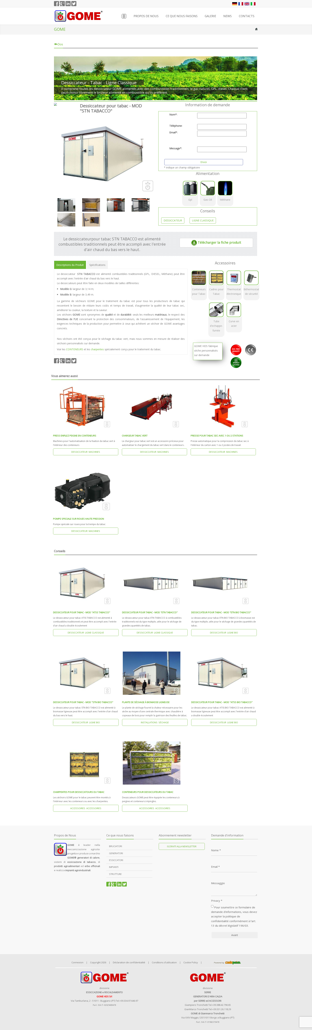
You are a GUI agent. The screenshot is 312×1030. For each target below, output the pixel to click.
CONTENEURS (75, 349)
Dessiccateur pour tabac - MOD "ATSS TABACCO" (81, 612)
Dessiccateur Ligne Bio (224, 632)
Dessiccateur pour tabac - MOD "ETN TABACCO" (150, 612)
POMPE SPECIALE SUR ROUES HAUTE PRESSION (78, 518)
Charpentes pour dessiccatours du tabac (78, 792)
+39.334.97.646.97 (129, 1000)
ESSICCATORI (116, 860)
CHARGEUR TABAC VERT (135, 435)
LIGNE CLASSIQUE (203, 220)
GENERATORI (116, 853)
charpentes (97, 349)
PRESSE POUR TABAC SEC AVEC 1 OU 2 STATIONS (217, 435)
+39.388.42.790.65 (221, 1005)
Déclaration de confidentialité (129, 962)
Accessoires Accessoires (85, 808)
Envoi (203, 162)
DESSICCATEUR (173, 220)
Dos (60, 44)
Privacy (216, 900)
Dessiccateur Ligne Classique (86, 632)
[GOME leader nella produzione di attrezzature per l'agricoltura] (78, 15)
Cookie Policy (190, 962)
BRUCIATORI (115, 846)
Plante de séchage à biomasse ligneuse (146, 702)
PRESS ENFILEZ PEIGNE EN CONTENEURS (74, 435)
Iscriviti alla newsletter (181, 846)
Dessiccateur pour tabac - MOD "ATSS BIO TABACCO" (222, 702)
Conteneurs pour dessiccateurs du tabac (147, 792)
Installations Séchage (155, 722)
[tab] (70, 265)
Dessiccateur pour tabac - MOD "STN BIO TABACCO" (83, 702)
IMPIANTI (113, 867)
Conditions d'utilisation (164, 962)
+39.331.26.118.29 (221, 1009)
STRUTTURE (115, 874)
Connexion (77, 962)
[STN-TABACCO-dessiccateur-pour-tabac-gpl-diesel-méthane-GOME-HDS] (103, 154)
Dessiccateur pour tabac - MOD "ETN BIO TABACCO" (221, 612)
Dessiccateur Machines (85, 451)
